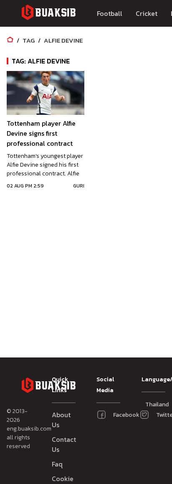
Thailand (149, 404)
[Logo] (48, 13)
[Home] (10, 40)
